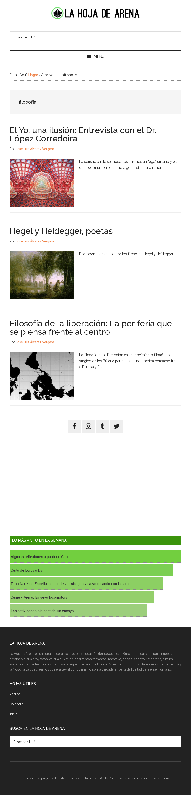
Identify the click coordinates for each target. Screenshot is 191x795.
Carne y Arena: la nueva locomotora (39, 597)
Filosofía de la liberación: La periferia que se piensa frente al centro (91, 327)
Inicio (13, 714)
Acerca (15, 694)
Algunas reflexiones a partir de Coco (40, 557)
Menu (99, 56)
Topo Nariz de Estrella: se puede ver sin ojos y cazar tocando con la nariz (70, 584)
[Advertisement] (95, 487)
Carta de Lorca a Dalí (27, 570)
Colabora (16, 704)
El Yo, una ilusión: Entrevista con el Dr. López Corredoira (83, 134)
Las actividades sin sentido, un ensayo (42, 611)
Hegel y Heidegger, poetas (61, 231)
